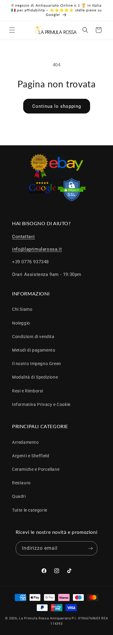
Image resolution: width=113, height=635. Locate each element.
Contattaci (23, 236)
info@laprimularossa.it (37, 249)
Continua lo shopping (56, 106)
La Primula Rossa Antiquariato (45, 618)
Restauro (21, 482)
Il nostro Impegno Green (36, 363)
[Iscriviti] (90, 548)
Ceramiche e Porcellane (35, 469)
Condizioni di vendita (33, 336)
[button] (12, 30)
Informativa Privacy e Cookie (41, 404)
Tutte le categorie (29, 510)
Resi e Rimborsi (27, 391)
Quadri (19, 496)
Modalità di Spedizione (35, 377)
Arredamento (25, 442)
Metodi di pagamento (33, 350)
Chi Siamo (22, 309)
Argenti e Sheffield (30, 455)
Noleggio (21, 323)
